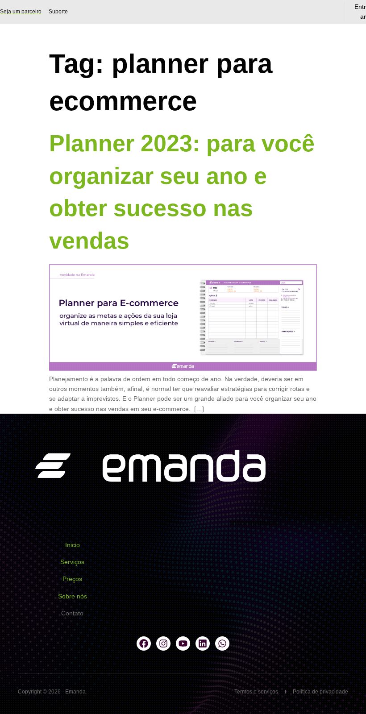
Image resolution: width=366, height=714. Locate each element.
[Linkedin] (202, 643)
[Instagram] (163, 643)
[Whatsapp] (222, 643)
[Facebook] (144, 643)
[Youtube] (183, 643)
